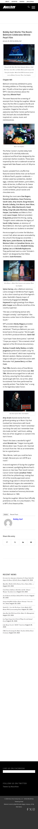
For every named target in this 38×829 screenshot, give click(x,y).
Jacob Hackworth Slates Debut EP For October (16, 596)
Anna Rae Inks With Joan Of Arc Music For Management (18, 613)
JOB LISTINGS (30, 1)
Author (6, 514)
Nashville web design (19, 804)
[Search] (28, 7)
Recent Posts (14, 514)
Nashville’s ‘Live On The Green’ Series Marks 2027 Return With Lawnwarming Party (17, 608)
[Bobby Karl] (8, 526)
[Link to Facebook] (27, 810)
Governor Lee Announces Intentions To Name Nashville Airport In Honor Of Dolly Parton (18, 579)
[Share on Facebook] (7, 542)
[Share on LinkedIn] (23, 542)
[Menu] (32, 7)
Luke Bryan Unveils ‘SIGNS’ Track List (14, 625)
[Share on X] (15, 542)
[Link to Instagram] (33, 810)
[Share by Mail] (31, 542)
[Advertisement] (18, 649)
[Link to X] (30, 810)
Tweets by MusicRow (11, 786)
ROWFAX (22, 1)
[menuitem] (7, 1)
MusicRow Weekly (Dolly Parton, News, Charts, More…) (18, 584)
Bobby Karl (18, 41)
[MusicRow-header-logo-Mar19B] (16, 7)
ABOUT (7, 1)
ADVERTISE (14, 1)
